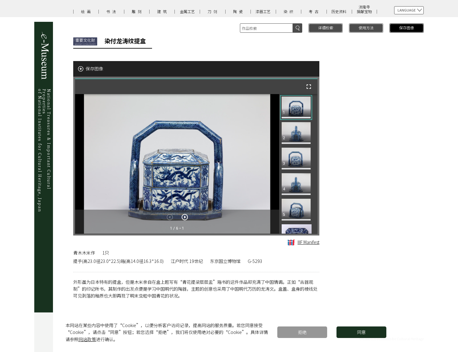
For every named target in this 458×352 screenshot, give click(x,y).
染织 (289, 11)
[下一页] (184, 217)
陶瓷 (239, 11)
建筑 (163, 11)
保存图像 (406, 27)
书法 (112, 11)
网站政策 (87, 339)
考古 (315, 11)
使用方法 (366, 27)
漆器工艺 (262, 11)
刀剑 (213, 11)
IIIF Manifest (308, 242)
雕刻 (138, 11)
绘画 (87, 11)
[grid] (298, 164)
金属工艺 (187, 11)
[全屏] (308, 86)
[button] (296, 107)
